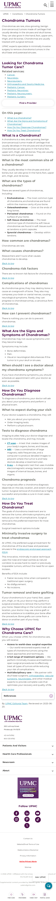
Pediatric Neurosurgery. (19, 93)
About (6, 770)
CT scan (11, 443)
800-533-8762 (9, 739)
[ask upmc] (48, 885)
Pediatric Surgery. (16, 96)
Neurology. (13, 78)
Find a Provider (27, 103)
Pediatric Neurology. (18, 90)
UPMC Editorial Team (16, 703)
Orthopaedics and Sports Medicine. (25, 84)
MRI (9, 449)
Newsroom (9, 762)
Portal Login (45, 898)
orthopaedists (36, 675)
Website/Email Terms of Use (28, 844)
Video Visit (34, 898)
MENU (52, 2)
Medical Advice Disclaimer (28, 850)
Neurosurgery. (14, 81)
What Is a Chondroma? (19, 118)
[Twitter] (27, 825)
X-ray (10, 465)
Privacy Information (28, 856)
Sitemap (28, 867)
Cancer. (11, 75)
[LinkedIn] (27, 813)
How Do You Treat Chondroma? (24, 130)
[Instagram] (16, 820)
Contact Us (27, 839)
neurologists (24, 679)
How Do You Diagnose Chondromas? (26, 127)
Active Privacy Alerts (28, 861)
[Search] (45, 5)
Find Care (11, 898)
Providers (22, 898)
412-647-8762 (9, 735)
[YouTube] (37, 813)
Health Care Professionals (17, 754)
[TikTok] (38, 820)
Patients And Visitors (14, 745)
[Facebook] (16, 813)
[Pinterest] (27, 820)
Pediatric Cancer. (16, 87)
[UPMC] (12, 5)
